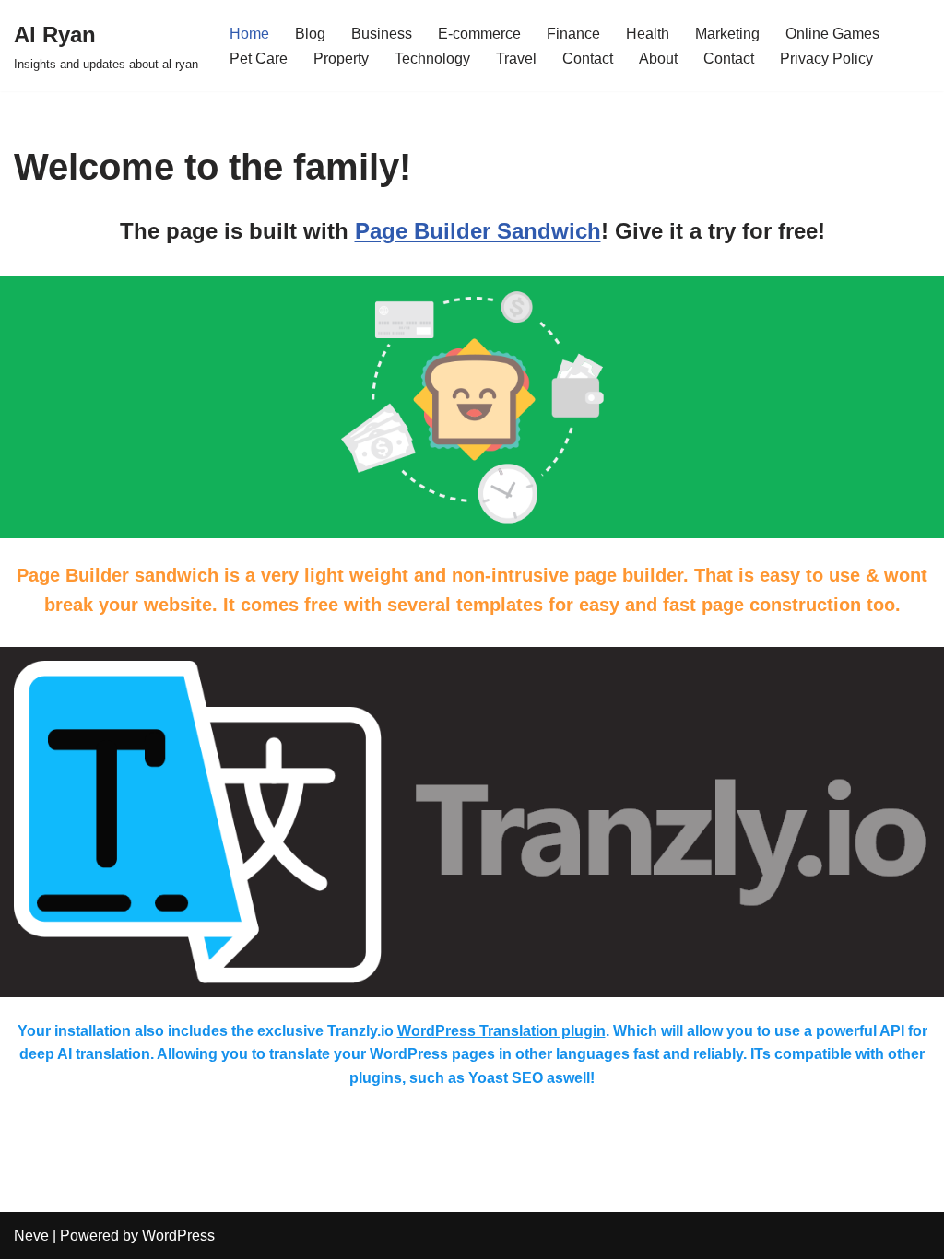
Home (249, 33)
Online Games (832, 33)
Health (647, 33)
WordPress (178, 1235)
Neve (31, 1235)
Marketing (727, 33)
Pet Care (259, 58)
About (658, 58)
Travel (516, 58)
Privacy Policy (826, 58)
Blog (310, 33)
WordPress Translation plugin (501, 1031)
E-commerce (479, 33)
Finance (573, 33)
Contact (587, 58)
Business (381, 33)
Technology (432, 58)
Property (341, 58)
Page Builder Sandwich (478, 230)
